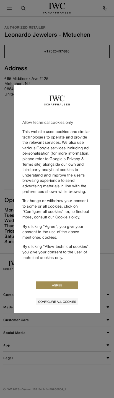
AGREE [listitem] (57, 285)
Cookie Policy (66, 217)
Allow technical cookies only (47, 122)
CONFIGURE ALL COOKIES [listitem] (57, 301)
